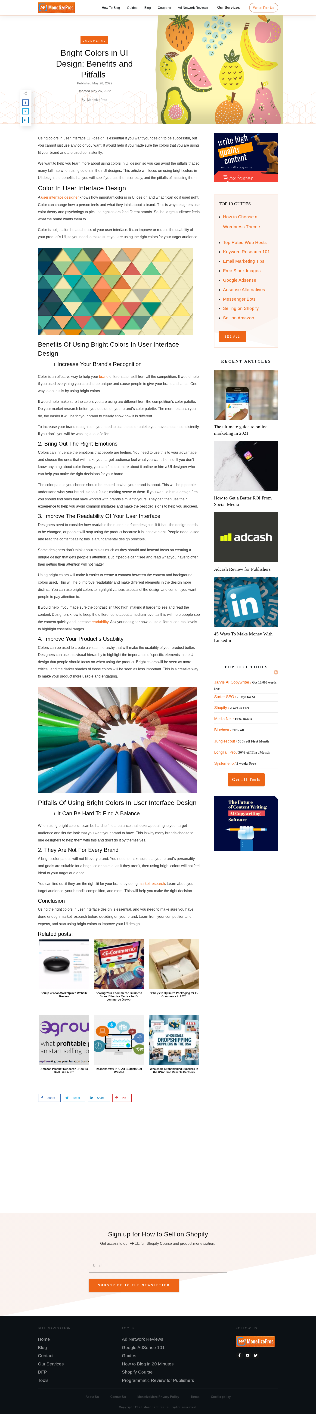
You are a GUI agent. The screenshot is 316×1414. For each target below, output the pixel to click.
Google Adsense (239, 280)
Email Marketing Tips (243, 261)
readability (100, 622)
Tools (43, 1380)
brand (103, 377)
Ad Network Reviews (142, 1339)
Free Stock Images (242, 270)
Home (44, 1339)
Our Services (51, 1364)
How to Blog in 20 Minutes (148, 1364)
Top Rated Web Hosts (245, 242)
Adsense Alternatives (244, 289)
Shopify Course (137, 1372)
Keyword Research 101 (246, 251)
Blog (42, 1347)
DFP (42, 1372)
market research (152, 884)
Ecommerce (94, 41)
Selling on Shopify (241, 308)
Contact (45, 1355)
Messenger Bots (239, 299)
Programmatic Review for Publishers (158, 1380)
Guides (129, 1355)
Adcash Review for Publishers (242, 569)
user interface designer (60, 197)
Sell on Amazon (238, 317)
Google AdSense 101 (143, 1347)
